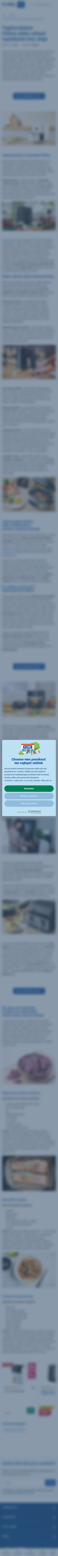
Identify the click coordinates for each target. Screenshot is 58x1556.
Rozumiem (29, 788)
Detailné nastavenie (29, 796)
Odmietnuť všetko (29, 803)
